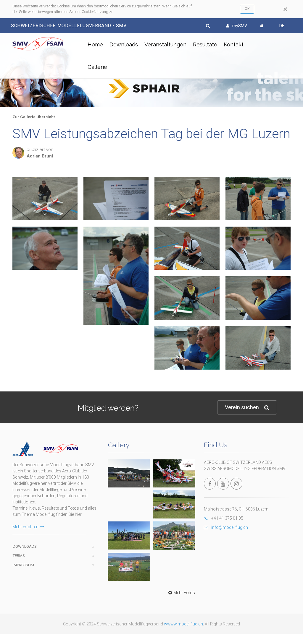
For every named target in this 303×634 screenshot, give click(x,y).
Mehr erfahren (25, 526)
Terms (19, 555)
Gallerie (97, 67)
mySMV (239, 25)
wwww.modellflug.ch (183, 624)
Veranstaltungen (165, 44)
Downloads (123, 44)
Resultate (205, 44)
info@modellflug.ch (229, 527)
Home (95, 44)
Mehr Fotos (184, 592)
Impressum (23, 565)
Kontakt (234, 44)
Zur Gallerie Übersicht (33, 117)
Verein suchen (242, 407)
